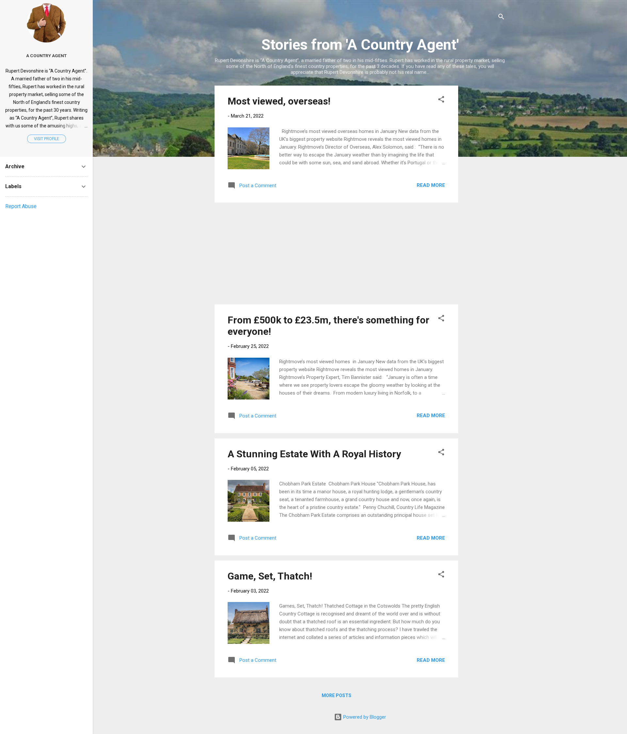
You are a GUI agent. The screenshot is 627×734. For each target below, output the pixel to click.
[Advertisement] (484, 184)
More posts (336, 695)
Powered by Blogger (364, 717)
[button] (441, 100)
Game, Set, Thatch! (270, 576)
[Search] (501, 18)
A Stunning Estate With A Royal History (314, 454)
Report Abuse (21, 206)
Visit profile (46, 139)
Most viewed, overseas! (279, 101)
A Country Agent (46, 55)
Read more (431, 185)
